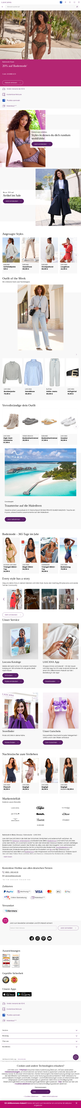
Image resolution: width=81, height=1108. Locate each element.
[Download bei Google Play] (24, 994)
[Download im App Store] (8, 994)
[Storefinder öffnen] (65, 2)
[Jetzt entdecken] (22, 138)
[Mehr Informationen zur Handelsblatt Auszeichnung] (16, 961)
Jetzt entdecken (40, 144)
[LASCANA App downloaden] (61, 641)
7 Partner (23, 1070)
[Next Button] (77, 599)
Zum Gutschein (51, 742)
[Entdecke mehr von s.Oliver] (66, 814)
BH (51, 849)
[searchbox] (40, 6)
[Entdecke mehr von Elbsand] (40, 825)
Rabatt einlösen (11, 82)
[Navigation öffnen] (2, 6)
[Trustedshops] (5, 979)
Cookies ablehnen (22, 1084)
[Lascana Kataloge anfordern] (20, 641)
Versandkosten (22, 1059)
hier (60, 1082)
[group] (14, 599)
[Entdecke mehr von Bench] (40, 814)
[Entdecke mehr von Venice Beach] (15, 819)
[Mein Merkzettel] (74, 2)
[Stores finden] (20, 711)
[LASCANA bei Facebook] (31, 938)
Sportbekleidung (62, 847)
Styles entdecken (11, 681)
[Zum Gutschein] (61, 711)
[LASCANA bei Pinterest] (43, 938)
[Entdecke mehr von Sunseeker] (66, 808)
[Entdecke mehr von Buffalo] (40, 808)
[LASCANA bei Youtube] (49, 938)
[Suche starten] (77, 6)
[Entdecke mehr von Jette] (15, 814)
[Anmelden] (70, 2)
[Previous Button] (4, 599)
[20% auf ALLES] (40, 34)
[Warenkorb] (79, 2)
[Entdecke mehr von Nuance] (40, 820)
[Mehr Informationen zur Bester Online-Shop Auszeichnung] (6, 961)
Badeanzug (52, 841)
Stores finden (10, 742)
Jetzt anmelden (66, 928)
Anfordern (9, 675)
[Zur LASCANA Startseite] (6, 2)
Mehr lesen (8, 857)
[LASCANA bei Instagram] (37, 938)
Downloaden (50, 681)
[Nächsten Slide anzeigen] (76, 354)
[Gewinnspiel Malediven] (40, 472)
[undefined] (76, 255)
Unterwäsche (25, 841)
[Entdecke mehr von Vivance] (66, 820)
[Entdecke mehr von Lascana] (15, 807)
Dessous (15, 841)
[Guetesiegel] (14, 979)
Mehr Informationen (50, 1096)
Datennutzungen (12, 1072)
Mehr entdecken (11, 615)
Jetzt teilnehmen (13, 519)
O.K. (34, 1092)
